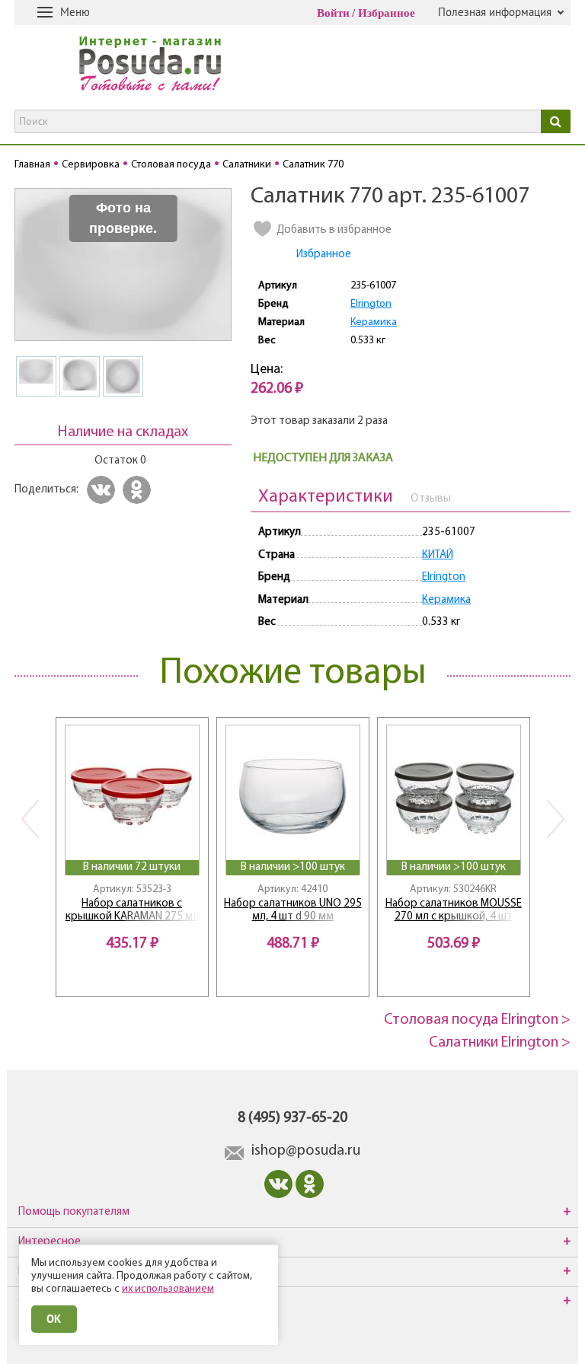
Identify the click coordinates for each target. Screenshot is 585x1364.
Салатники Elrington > (500, 1042)
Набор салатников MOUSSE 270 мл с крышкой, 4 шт (453, 910)
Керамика (373, 322)
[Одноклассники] (139, 490)
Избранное (386, 13)
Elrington (371, 304)
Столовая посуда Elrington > (477, 1020)
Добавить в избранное (334, 230)
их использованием (168, 1289)
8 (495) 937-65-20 (292, 1118)
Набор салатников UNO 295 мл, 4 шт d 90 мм (293, 910)
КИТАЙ (437, 555)
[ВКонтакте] (103, 490)
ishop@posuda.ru (305, 1150)
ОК (54, 1318)
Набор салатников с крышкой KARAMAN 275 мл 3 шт (132, 910)
